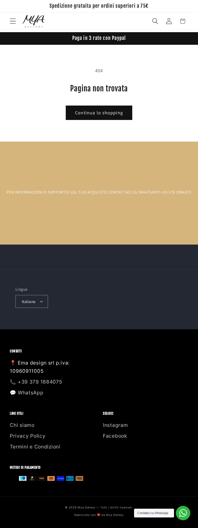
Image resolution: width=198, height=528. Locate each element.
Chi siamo (22, 425)
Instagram (115, 425)
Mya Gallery (115, 515)
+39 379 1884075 (40, 382)
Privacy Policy (27, 436)
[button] (13, 21)
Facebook (115, 436)
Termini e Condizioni (35, 447)
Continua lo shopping (99, 113)
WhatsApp (31, 392)
